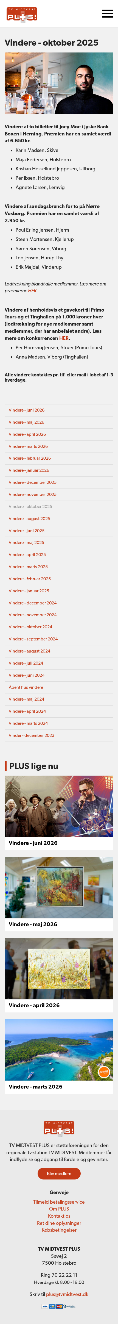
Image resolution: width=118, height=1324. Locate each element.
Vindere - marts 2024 (28, 723)
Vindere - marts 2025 (28, 566)
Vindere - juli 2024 (26, 663)
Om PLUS (59, 1209)
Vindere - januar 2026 (29, 470)
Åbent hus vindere (26, 687)
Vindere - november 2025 (33, 494)
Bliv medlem (59, 1173)
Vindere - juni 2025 (26, 530)
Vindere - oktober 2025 (30, 506)
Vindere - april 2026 (27, 434)
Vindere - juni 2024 (26, 675)
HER (32, 290)
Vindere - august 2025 (29, 518)
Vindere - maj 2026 (26, 422)
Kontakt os (59, 1216)
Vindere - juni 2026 (26, 410)
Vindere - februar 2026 (30, 458)
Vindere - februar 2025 (30, 578)
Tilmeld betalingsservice (59, 1202)
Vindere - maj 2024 (26, 699)
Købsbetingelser (59, 1230)
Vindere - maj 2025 (26, 542)
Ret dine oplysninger (59, 1223)
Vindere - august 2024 (29, 651)
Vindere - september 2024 (33, 639)
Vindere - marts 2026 (28, 446)
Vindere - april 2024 (27, 711)
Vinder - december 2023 (31, 735)
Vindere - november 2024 (33, 614)
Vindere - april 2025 (27, 554)
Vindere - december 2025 (33, 482)
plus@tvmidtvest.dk (67, 1294)
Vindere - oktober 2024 (30, 626)
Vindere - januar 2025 (29, 590)
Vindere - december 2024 (33, 603)
